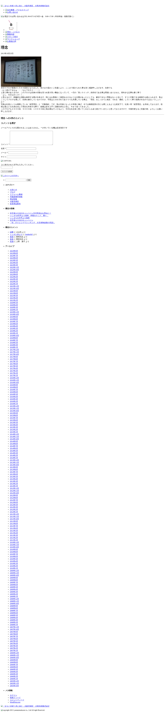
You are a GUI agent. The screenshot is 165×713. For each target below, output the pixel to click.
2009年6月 (14, 585)
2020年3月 (14, 307)
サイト (3, 157)
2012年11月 (14, 491)
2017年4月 (14, 368)
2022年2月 (14, 281)
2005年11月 (14, 683)
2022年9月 (14, 272)
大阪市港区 (14, 201)
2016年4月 (14, 397)
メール (4, 153)
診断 (11, 232)
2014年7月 (14, 446)
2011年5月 (14, 531)
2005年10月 (14, 686)
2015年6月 (14, 420)
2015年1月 (14, 432)
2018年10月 (14, 335)
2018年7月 (14, 340)
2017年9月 (14, 357)
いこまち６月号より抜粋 (20, 218)
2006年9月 (14, 660)
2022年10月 (14, 270)
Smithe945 (29, 234)
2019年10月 (14, 314)
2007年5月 (14, 641)
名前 (3, 148)
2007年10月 (14, 629)
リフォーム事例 (16, 194)
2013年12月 (14, 460)
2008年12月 (14, 599)
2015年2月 (14, 429)
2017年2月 (14, 373)
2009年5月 (14, 587)
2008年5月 (14, 615)
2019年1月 (14, 333)
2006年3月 (14, 674)
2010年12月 (14, 542)
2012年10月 (14, 493)
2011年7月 (14, 526)
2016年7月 (14, 390)
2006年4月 (14, 672)
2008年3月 (14, 620)
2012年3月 (14, 507)
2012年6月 (14, 502)
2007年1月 (14, 650)
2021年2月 (14, 300)
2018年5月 (14, 343)
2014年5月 (14, 451)
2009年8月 (14, 580)
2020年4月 (14, 305)
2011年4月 (14, 533)
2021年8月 (14, 293)
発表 (11, 237)
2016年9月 (14, 385)
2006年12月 (14, 653)
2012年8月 (14, 498)
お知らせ (13, 190)
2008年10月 (14, 603)
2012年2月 (14, 509)
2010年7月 (14, 554)
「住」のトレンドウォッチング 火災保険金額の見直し (32, 223)
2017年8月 (14, 359)
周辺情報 (13, 199)
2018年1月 (14, 347)
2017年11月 (14, 352)
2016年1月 (14, 404)
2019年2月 (14, 331)
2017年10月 (14, 354)
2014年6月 (14, 448)
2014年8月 (14, 444)
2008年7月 (14, 610)
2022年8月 (14, 274)
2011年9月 (14, 521)
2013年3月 (14, 481)
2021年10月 (14, 288)
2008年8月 (14, 608)
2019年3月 (14, 328)
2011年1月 (14, 540)
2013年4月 (14, 479)
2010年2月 (14, 566)
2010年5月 (14, 559)
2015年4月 (14, 425)
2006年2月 (14, 676)
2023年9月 (14, 251)
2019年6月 (14, 324)
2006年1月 (14, 679)
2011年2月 (14, 538)
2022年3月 (14, 279)
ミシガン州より (16, 234)
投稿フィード (15, 698)
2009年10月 (14, 575)
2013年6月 (14, 474)
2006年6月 (14, 667)
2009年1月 (14, 596)
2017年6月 (14, 364)
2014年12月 (14, 434)
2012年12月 (14, 488)
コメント (5, 144)
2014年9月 (14, 441)
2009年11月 (14, 573)
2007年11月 (14, 627)
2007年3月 (14, 646)
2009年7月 (14, 582)
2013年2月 (14, 484)
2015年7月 (14, 418)
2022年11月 (14, 267)
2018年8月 (14, 338)
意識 (11, 241)
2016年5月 (14, 394)
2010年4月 (14, 561)
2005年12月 (14, 681)
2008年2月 (14, 622)
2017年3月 (14, 371)
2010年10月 (14, 547)
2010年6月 (14, 556)
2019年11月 (14, 312)
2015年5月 (14, 422)
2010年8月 (14, 552)
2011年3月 (14, 535)
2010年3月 (14, 563)
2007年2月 (14, 648)
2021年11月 (14, 286)
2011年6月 (14, 528)
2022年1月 (14, 284)
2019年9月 (14, 317)
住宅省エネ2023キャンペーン (21, 220)
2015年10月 (14, 411)
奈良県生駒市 (15, 204)
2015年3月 (14, 427)
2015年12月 (14, 406)
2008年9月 (14, 606)
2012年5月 (14, 505)
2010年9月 (14, 549)
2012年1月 (14, 512)
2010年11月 (14, 545)
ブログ (12, 192)
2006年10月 (14, 657)
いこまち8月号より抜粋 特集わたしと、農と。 (29, 215)
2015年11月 (14, 408)
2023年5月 (14, 260)
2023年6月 (14, 258)
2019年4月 (14, 326)
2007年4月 (14, 643)
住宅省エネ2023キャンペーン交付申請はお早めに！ (30, 213)
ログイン (13, 695)
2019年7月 (14, 321)
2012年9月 (14, 495)
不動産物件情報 (16, 197)
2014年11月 (14, 437)
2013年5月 (14, 476)
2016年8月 (14, 387)
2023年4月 (14, 263)
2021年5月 (14, 296)
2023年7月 (14, 256)
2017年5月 (14, 366)
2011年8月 (14, 524)
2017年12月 (14, 350)
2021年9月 (14, 291)
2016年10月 (14, 382)
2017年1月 (14, 375)
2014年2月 (14, 455)
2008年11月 (14, 601)
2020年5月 (14, 303)
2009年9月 (14, 578)
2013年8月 (14, 469)
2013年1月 (14, 486)
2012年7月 (14, 500)
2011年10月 (14, 519)
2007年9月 (14, 632)
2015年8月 (14, 415)
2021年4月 (14, 298)
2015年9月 (14, 413)
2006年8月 (14, 662)
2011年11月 (14, 516)
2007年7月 (14, 636)
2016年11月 (14, 380)
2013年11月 (14, 462)
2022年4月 (14, 277)
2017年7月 (14, 361)
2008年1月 (14, 625)
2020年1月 (14, 310)
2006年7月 (14, 665)
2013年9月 (14, 467)
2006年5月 (14, 669)
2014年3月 (14, 453)
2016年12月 (14, 378)
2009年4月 (14, 589)
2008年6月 (14, 613)
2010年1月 (14, 568)
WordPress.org (15, 702)
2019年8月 (14, 319)
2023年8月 (14, 253)
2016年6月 (14, 392)
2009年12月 (14, 571)
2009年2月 (14, 594)
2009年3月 (14, 592)
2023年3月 (14, 265)
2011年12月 (14, 514)
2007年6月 (14, 639)
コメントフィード (17, 700)
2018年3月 (14, 345)
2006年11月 (14, 655)
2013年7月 (14, 472)
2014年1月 (14, 458)
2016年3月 (14, 399)
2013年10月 (14, 465)
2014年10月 (14, 439)
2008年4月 (14, 618)
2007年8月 (14, 634)
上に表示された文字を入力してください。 (18, 165)
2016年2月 (14, 401)
